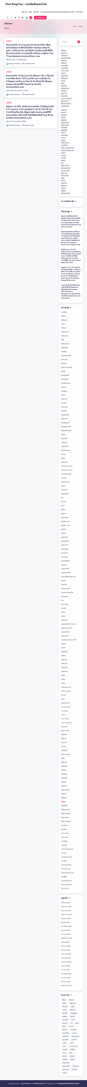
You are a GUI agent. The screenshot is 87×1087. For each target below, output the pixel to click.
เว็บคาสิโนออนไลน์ (67, 849)
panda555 (64, 494)
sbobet (63, 581)
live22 (63, 81)
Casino (63, 387)
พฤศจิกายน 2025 (66, 938)
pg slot (63, 155)
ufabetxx (64, 660)
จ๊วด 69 (63, 695)
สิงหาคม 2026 (65, 903)
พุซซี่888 (64, 734)
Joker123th (65, 446)
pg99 (77, 1023)
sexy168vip (65, 1039)
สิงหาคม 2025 (65, 950)
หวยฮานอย (64, 837)
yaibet (63, 679)
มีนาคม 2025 (65, 970)
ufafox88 (64, 667)
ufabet (63, 656)
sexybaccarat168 (67, 592)
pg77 (63, 505)
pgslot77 (64, 93)
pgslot (63, 73)
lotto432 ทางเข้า (66, 466)
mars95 (63, 478)
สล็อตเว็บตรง (65, 122)
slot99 (63, 117)
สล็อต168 (64, 762)
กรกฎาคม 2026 (66, 907)
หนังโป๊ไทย (64, 145)
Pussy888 (64, 557)
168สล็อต (64, 312)
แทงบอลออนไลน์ (66, 881)
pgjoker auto (65, 521)
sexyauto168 (65, 588)
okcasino (64, 490)
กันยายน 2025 (66, 946)
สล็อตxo (9, 41)
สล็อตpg (63, 798)
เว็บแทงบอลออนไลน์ (67, 873)
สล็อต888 (64, 127)
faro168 (63, 403)
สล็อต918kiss (65, 790)
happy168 (64, 419)
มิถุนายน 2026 (66, 910)
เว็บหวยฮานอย (65, 869)
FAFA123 (64, 399)
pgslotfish (64, 537)
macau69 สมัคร (66, 474)
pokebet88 (65, 541)
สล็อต (62, 178)
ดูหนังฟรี (63, 63)
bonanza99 (65, 375)
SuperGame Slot (66, 628)
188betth (64, 320)
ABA (62, 340)
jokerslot (64, 186)
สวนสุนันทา (64, 825)
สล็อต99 (63, 794)
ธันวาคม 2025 (66, 934)
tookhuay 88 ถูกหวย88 (68, 640)
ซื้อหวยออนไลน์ (66, 103)
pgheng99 (64, 76)
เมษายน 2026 (65, 918)
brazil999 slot (66, 383)
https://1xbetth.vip (67, 148)
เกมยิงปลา (64, 845)
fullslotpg (64, 78)
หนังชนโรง (64, 55)
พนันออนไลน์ (65, 731)
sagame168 (65, 569)
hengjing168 (65, 423)
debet (63, 395)
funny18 (63, 411)
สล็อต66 (63, 120)
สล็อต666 (64, 774)
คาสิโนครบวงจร (66, 687)
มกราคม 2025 (65, 978)
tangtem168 (65, 632)
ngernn (63, 486)
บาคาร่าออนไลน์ (66, 98)
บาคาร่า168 (65, 70)
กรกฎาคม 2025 (66, 954)
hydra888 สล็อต (66, 431)
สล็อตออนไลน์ (65, 193)
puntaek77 (65, 553)
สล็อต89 (63, 782)
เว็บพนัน (63, 853)
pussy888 (64, 65)
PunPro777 (65, 545)
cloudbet (64, 391)
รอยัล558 (64, 750)
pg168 (63, 112)
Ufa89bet (64, 652)
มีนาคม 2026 (65, 922)
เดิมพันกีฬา (74, 1069)
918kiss (63, 50)
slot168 (63, 608)
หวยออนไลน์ (65, 106)
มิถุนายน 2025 (66, 958)
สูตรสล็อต (64, 829)
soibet (63, 616)
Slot (62, 600)
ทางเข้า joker (65, 170)
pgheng (63, 513)
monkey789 (65, 482)
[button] (40, 17)
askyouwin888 (66, 355)
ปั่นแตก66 (64, 96)
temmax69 (65, 636)
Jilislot (63, 434)
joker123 (64, 53)
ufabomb (64, 663)
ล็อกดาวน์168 (65, 754)
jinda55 (63, 115)
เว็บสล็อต (64, 861)
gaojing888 (65, 415)
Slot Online (64, 604)
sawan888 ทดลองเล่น (68, 577)
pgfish (63, 509)
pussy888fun (65, 561)
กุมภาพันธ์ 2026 (66, 926)
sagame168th (66, 58)
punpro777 (65, 101)
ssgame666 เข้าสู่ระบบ (68, 624)
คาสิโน (63, 683)
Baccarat (64, 359)
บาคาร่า (63, 138)
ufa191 (63, 648)
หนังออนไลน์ (65, 88)
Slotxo (63, 612)
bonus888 (64, 379)
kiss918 (63, 158)
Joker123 (64, 442)
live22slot (64, 462)
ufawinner (64, 671)
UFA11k (63, 644)
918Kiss (63, 328)
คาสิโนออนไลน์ (66, 691)
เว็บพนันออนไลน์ (66, 857)
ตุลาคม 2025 (65, 942)
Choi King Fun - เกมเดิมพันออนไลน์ (25, 4)
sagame (64, 565)
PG (62, 498)
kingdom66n (65, 450)
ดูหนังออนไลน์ (65, 168)
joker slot (64, 173)
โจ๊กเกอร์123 (65, 175)
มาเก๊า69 (64, 742)
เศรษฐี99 (64, 877)
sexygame (64, 596)
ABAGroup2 (65, 344)
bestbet (64, 363)
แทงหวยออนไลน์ (66, 885)
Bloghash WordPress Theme (68, 1083)
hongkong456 (66, 427)
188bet (63, 316)
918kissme (64, 336)
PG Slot (63, 502)
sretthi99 (64, 620)
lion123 (63, 454)
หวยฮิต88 (64, 841)
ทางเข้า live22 (65, 707)
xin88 (63, 675)
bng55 (63, 371)
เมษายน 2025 (65, 966)
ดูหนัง (63, 83)
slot (62, 163)
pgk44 (63, 529)
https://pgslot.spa (67, 150)
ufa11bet (64, 1043)
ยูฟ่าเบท (63, 746)
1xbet (63, 324)
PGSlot (63, 533)
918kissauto (65, 332)
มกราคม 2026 (65, 930)
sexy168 (64, 584)
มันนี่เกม (63, 738)
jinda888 (64, 438)
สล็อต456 (64, 766)
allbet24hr (64, 348)
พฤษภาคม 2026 (66, 914)
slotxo (63, 140)
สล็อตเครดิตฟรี (65, 813)
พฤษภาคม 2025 (66, 962)
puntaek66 (64, 549)
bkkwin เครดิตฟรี (66, 367)
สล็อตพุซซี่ (64, 806)
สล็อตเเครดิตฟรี (66, 821)
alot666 (64, 352)
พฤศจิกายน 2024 (66, 985)
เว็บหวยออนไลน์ (66, 865)
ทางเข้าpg (64, 711)
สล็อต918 (64, 786)
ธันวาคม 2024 (66, 982)
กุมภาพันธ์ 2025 (66, 974)
